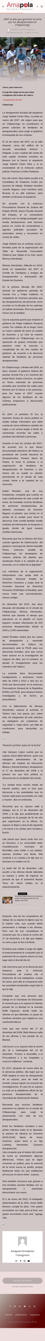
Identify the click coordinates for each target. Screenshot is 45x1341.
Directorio (8, 1315)
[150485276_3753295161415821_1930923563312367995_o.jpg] (7, 900)
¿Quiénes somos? (21, 1315)
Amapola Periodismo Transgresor (22, 29)
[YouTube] (24, 1306)
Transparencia (35, 1315)
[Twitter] (14, 1306)
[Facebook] (10, 1306)
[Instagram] (19, 1306)
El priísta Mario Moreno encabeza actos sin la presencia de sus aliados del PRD (28, 898)
